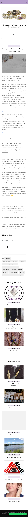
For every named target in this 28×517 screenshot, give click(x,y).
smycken (4, 275)
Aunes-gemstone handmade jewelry (10, 261)
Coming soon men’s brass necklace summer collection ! (14, 384)
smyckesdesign (11, 275)
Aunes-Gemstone (14, 25)
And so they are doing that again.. (14, 479)
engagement (22, 261)
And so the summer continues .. (14, 435)
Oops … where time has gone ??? (14, 457)
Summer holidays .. (14, 408)
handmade (15, 266)
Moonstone (5, 272)
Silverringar (22, 272)
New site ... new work (14, 46)
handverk (14, 269)
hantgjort (20, 269)
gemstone (14, 263)
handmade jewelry (6, 269)
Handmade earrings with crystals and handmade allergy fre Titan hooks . (14, 327)
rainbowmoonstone (13, 272)
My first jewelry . (14, 351)
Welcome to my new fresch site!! (14, 305)
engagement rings (6, 263)
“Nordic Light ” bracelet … (14, 501)
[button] (18, 514)
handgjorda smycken (7, 266)
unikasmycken (19, 275)
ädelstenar (8, 258)
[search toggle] (26, 2)
